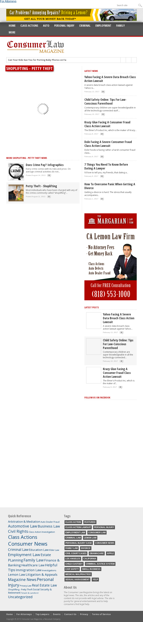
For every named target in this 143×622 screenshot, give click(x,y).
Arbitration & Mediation (24, 522)
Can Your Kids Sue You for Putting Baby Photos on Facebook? (41, 59)
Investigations (49, 570)
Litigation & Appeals (41, 574)
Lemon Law (16, 574)
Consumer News (27, 543)
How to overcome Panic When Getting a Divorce (109, 186)
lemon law (90, 538)
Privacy (84, 614)
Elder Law (54, 550)
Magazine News (22, 579)
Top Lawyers (42, 614)
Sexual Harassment (77, 579)
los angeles (72, 558)
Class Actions (29, 25)
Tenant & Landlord (29, 593)
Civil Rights (18, 531)
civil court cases (75, 553)
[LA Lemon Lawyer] (110, 299)
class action (73, 522)
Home (12, 25)
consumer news (104, 543)
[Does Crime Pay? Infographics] (16, 179)
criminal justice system (100, 564)
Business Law (49, 526)
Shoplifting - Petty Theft (20, 589)
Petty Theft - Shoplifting (41, 186)
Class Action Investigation (42, 531)
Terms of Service (101, 614)
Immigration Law (28, 570)
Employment (103, 25)
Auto (46, 25)
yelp (95, 579)
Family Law (34, 559)
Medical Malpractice (78, 574)
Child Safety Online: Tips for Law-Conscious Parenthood (105, 101)
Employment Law (24, 554)
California (89, 558)
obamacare (97, 553)
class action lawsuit (78, 527)
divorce (86, 548)
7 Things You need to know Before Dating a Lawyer (106, 166)
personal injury (104, 527)
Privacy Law (25, 585)
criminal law (73, 538)
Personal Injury (64, 25)
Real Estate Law (44, 585)
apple (110, 553)
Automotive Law (22, 526)
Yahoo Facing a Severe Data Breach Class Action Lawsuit (110, 79)
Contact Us (70, 614)
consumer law (97, 532)
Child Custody (74, 564)
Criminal (85, 25)
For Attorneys (24, 614)
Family (120, 25)
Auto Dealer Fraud (50, 521)
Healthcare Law (32, 565)
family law (71, 548)
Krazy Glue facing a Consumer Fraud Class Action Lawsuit (107, 124)
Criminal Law (18, 549)
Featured (90, 522)
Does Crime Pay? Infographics (45, 165)
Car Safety (72, 569)
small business (91, 569)
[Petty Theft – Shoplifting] (16, 201)
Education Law (39, 550)
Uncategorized (20, 596)
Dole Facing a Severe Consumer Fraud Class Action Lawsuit (108, 144)
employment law (75, 532)
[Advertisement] (110, 474)
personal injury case (78, 543)
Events (57, 614)
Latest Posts (91, 307)
